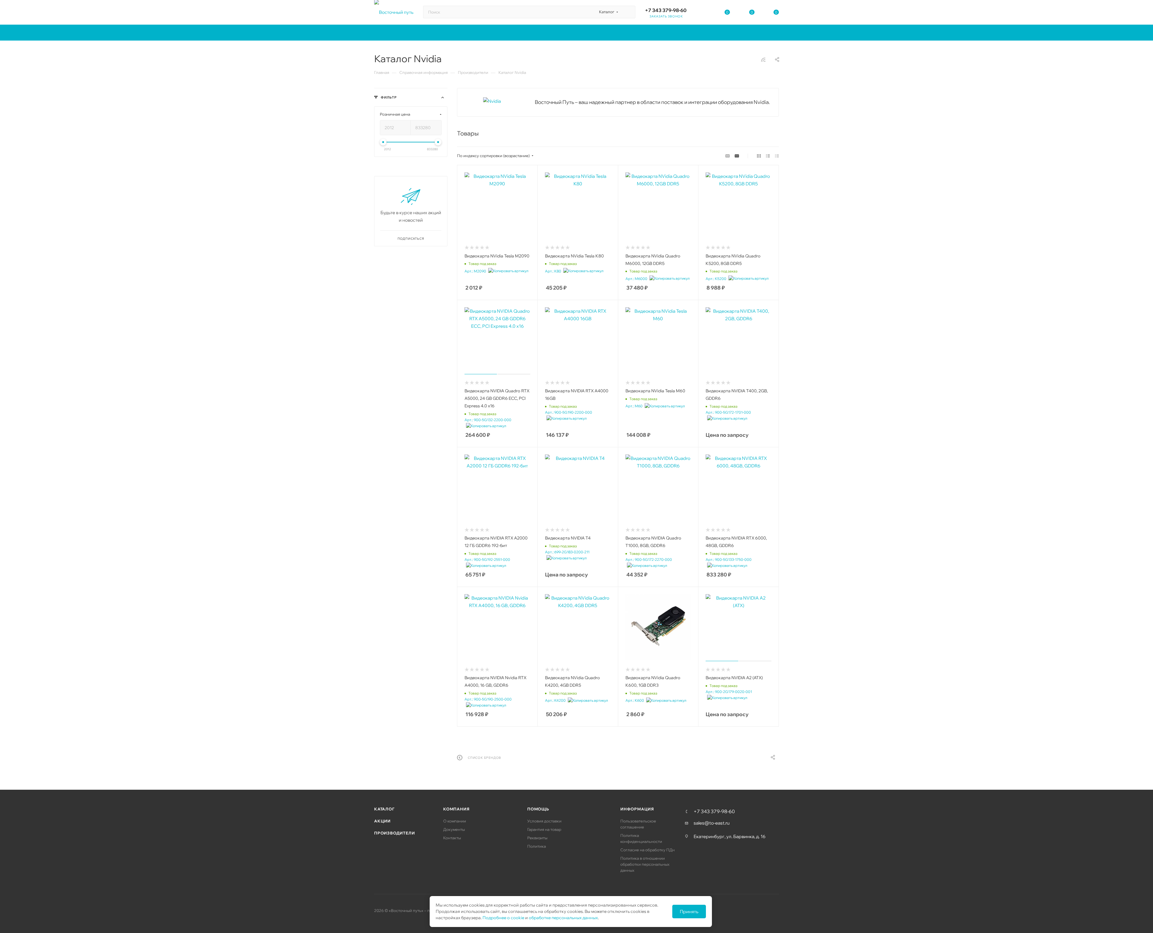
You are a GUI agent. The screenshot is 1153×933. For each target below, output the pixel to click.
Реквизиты (537, 837)
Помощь (538, 809)
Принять (689, 911)
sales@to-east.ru (712, 823)
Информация (637, 809)
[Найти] (628, 12)
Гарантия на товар (544, 829)
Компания (456, 809)
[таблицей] (777, 156)
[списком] (768, 156)
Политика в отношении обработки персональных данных (645, 864)
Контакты (452, 837)
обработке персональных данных (563, 917)
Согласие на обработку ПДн (647, 849)
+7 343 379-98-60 (665, 10)
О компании (454, 821)
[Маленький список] (727, 156)
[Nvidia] (492, 101)
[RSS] (763, 59)
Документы (454, 829)
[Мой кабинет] (703, 13)
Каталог (384, 809)
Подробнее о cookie (503, 917)
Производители (394, 833)
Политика (536, 846)
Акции (382, 821)
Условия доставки (544, 821)
